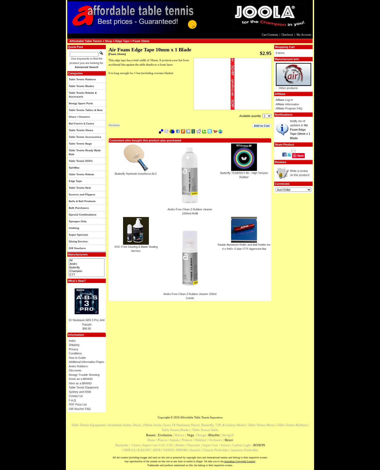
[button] (261, 126)
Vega (190, 435)
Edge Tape (122, 41)
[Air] (86, 260)
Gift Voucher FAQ (80, 408)
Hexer (229, 440)
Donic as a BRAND (81, 378)
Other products (288, 88)
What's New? (77, 280)
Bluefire (214, 435)
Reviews (280, 162)
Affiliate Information (287, 104)
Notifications (283, 114)
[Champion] (86, 271)
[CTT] (86, 275)
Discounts (75, 370)
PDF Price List (78, 404)
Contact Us (76, 395)
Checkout (287, 34)
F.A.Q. (73, 400)
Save (300, 155)
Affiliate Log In (284, 99)
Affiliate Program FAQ (289, 108)
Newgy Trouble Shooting (84, 374)
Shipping (74, 344)
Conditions (75, 353)
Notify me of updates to (300, 130)
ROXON (259, 445)
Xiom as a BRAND (80, 383)
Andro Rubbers (78, 366)
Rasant (151, 435)
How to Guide (77, 357)
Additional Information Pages (86, 361)
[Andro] (86, 264)
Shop (108, 41)
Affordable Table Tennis (86, 41)
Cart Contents (270, 34)
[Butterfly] (86, 267)
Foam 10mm (141, 41)
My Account (304, 34)
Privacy (73, 349)
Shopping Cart (285, 47)
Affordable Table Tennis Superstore (201, 417)
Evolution (165, 435)
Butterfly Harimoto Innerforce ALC (136, 173)
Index (72, 340)
